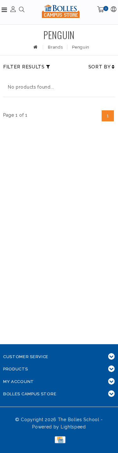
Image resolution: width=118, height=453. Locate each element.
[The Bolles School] (61, 11)
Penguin (80, 47)
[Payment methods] (59, 439)
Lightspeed (73, 426)
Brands (55, 47)
